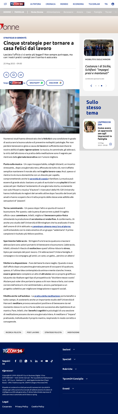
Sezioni (67, 349)
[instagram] (20, 361)
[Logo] (17, 4)
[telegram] (41, 361)
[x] (31, 361)
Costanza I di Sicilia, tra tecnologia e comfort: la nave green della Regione (98, 71)
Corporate (7, 406)
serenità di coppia (39, 178)
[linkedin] (36, 361)
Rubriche (67, 369)
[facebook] (15, 361)
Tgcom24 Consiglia (73, 378)
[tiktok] (51, 361)
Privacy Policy (21, 406)
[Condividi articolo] (6, 75)
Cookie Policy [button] (38, 406)
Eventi (66, 388)
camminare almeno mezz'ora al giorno (51, 226)
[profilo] (113, 4)
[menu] (5, 4)
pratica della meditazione (47, 295)
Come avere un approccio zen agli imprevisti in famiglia (105, 133)
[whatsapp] (25, 361)
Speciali (67, 359)
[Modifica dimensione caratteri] (21, 75)
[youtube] (46, 361)
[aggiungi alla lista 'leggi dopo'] (13, 75)
